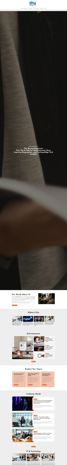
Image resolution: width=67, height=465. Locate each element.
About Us (41, 8)
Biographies (30, 8)
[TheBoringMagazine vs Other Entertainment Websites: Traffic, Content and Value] (22, 347)
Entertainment (26, 8)
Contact (45, 8)
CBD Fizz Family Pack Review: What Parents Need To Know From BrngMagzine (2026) (49, 323)
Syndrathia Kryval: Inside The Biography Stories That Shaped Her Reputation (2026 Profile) (43, 402)
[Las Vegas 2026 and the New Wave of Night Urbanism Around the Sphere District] (39, 347)
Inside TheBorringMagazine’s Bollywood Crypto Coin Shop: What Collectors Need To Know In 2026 (39, 323)
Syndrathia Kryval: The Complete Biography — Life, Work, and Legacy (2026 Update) (42, 418)
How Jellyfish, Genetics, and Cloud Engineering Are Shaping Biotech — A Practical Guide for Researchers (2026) (28, 323)
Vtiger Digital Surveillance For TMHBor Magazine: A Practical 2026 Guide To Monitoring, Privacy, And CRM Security (17, 323)
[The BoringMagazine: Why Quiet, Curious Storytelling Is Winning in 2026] (39, 339)
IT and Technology (36, 8)
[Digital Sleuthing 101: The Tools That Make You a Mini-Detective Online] (39, 355)
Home (21, 8)
